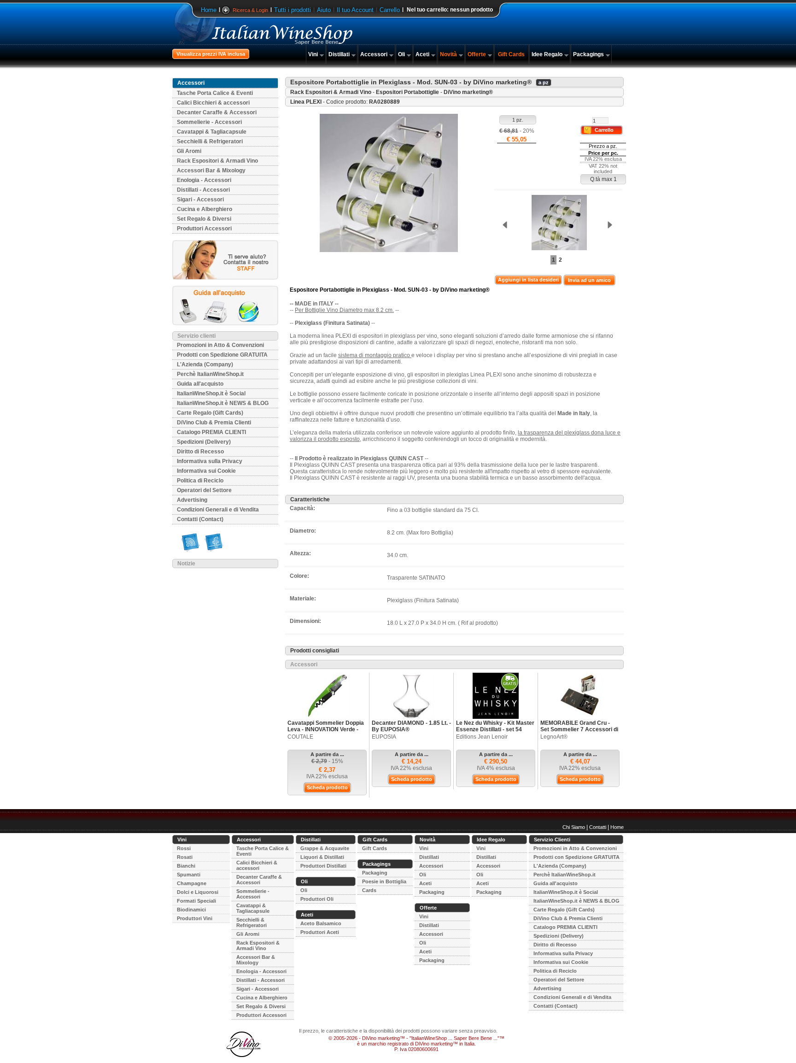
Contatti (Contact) (200, 519)
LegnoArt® (554, 737)
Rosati (185, 857)
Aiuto (324, 9)
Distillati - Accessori (203, 190)
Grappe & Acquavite (324, 848)
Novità (448, 54)
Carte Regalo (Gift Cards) (210, 413)
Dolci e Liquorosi (197, 892)
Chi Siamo (573, 827)
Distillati (339, 54)
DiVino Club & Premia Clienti (214, 422)
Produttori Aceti (319, 932)
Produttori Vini (194, 918)
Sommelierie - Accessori (209, 122)
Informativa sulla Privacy (209, 461)
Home (209, 9)
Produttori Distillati (323, 866)
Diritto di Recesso (200, 451)
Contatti (597, 827)
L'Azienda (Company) (205, 364)
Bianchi (186, 866)
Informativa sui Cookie (206, 471)
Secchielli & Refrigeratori (210, 141)
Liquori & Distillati (322, 857)
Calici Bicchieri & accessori (213, 103)
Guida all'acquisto (200, 384)
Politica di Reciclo (200, 480)
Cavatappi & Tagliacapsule (211, 132)
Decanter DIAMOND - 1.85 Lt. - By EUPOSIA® (411, 726)
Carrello (390, 9)
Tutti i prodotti (292, 9)
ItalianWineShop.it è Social (211, 393)
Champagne (191, 883)
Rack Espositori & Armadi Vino (217, 161)
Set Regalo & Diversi (204, 219)
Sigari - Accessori (200, 199)
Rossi (184, 848)
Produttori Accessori (204, 228)
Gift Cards (511, 54)
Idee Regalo (547, 54)
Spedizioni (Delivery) (204, 442)
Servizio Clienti (552, 839)
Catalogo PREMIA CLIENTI (211, 432)
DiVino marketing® (468, 92)
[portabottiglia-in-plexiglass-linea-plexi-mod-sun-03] (557, 223)
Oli (401, 54)
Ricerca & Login (250, 10)
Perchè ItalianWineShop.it (210, 374)
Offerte (477, 54)
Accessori (373, 54)
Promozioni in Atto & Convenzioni (220, 345)
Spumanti (188, 874)
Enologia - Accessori (204, 180)
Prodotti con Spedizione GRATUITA (222, 355)
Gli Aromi (189, 151)
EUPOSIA (384, 737)
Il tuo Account (355, 9)
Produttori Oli (317, 899)
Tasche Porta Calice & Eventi (215, 93)
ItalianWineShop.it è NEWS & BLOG (223, 403)
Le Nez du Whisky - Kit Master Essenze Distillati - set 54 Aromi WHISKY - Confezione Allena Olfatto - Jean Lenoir (495, 733)
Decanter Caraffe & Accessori (217, 112)
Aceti (422, 54)
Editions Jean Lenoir (482, 737)
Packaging (374, 872)
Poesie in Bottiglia (384, 881)
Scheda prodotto (327, 787)
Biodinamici (191, 909)
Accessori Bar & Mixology (211, 170)
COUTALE (300, 737)
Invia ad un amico (589, 280)
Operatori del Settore (204, 490)
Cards (369, 890)
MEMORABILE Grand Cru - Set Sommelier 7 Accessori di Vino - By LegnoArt (579, 729)
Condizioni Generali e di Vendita (218, 509)
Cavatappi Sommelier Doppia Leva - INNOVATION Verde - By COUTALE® (325, 729)
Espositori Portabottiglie (407, 92)
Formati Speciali (196, 901)
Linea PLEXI (306, 102)
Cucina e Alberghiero (204, 209)
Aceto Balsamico (320, 923)
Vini (313, 54)
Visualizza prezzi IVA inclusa (210, 54)
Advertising (192, 500)
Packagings (588, 54)
